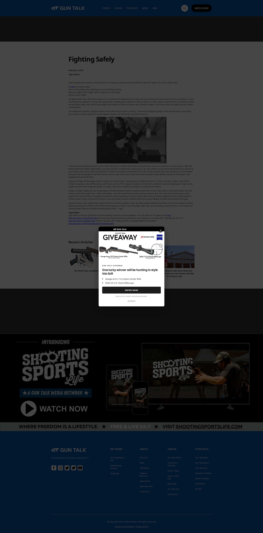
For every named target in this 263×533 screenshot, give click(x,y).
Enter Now (131, 290)
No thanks (131, 301)
